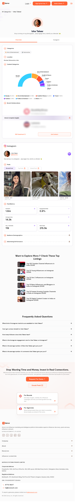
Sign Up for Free (40, 3)
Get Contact (54, 134)
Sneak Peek (36, 385)
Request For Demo (36, 379)
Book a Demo (58, 3)
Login (27, 3)
